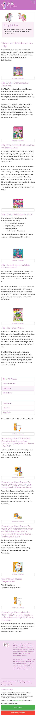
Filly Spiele (6, 408)
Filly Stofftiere (7, 393)
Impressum (4, 685)
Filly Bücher (7, 388)
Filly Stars (29, 659)
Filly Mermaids (27, 661)
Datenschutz (27, 683)
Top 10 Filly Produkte (10, 379)
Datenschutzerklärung (17, 700)
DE (8, 685)
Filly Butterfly (7, 403)
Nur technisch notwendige (18, 712)
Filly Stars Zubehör (9, 383)
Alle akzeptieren (18, 707)
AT (11, 685)
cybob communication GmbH (10, 681)
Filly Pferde (16, 646)
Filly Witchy (7, 412)
